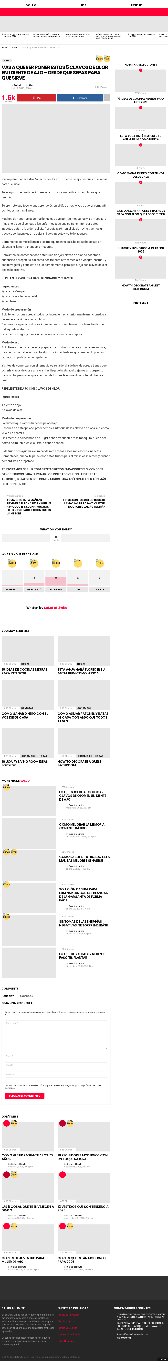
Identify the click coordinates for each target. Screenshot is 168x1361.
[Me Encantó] (107, 59)
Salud (25, 781)
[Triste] (14, 1226)
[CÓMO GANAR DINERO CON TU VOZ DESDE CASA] (78, 24)
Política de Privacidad (69, 1314)
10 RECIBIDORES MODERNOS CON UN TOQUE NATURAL (83, 1157)
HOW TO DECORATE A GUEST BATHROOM (80, 763)
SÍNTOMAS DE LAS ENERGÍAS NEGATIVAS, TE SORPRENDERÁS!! (83, 923)
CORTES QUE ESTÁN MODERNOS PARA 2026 (82, 1260)
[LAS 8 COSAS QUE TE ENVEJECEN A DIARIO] (28, 1188)
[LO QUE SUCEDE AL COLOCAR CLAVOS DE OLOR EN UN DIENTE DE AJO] (29, 801)
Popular (31, 5)
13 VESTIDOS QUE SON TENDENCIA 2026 (83, 1208)
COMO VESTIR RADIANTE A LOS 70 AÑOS (27, 1157)
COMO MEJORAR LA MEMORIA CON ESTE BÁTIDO (82, 826)
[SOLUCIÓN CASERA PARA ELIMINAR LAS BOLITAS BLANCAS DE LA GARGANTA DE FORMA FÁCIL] (29, 898)
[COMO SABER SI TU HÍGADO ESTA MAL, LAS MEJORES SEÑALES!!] (29, 865)
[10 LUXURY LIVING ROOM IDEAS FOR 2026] (142, 24)
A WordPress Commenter (130, 1334)
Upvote (26, 538)
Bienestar (27, 708)
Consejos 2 (84, 708)
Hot (83, 5)
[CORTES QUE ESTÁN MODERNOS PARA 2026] (84, 1239)
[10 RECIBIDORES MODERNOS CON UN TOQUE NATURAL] (84, 1136)
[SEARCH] (163, 12)
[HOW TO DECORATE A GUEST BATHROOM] (84, 743)
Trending (136, 5)
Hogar (25, 664)
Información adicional (69, 1334)
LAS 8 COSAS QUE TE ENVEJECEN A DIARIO (28, 1208)
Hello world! (124, 1337)
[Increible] (99, 59)
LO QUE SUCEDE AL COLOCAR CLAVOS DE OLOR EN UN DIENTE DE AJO (82, 796)
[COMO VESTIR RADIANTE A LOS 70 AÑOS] (28, 1136)
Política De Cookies (67, 1328)
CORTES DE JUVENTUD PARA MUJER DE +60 (23, 1260)
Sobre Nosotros (66, 1341)
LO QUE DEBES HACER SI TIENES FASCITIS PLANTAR (82, 956)
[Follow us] (158, 11)
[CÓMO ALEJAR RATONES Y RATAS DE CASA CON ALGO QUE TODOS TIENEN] (110, 24)
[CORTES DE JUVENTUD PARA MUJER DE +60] (28, 1239)
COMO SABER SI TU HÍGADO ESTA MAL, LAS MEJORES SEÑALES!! (84, 858)
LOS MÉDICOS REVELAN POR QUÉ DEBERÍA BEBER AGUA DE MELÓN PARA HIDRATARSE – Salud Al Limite (141, 1317)
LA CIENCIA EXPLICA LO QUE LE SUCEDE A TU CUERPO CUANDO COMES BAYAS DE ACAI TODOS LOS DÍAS (140, 1326)
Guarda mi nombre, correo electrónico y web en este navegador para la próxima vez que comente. (53, 1086)
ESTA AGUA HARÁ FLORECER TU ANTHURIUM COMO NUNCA (47, 35)
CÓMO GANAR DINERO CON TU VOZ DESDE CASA (77, 35)
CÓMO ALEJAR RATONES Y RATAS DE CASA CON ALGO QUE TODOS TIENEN (108, 36)
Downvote (85, 538)
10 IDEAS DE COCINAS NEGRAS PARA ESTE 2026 (15, 35)
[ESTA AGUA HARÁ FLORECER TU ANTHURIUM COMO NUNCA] (47, 24)
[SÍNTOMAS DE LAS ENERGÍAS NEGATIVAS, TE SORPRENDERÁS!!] (29, 930)
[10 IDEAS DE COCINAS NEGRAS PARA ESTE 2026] (16, 24)
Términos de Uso (66, 1321)
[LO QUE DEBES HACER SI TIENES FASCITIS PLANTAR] (29, 963)
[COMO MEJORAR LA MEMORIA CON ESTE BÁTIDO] (29, 833)
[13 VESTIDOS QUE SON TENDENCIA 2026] (84, 1188)
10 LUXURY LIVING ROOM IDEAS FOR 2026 (142, 35)
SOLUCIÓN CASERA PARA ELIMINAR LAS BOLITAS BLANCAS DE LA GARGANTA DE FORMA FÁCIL (83, 895)
